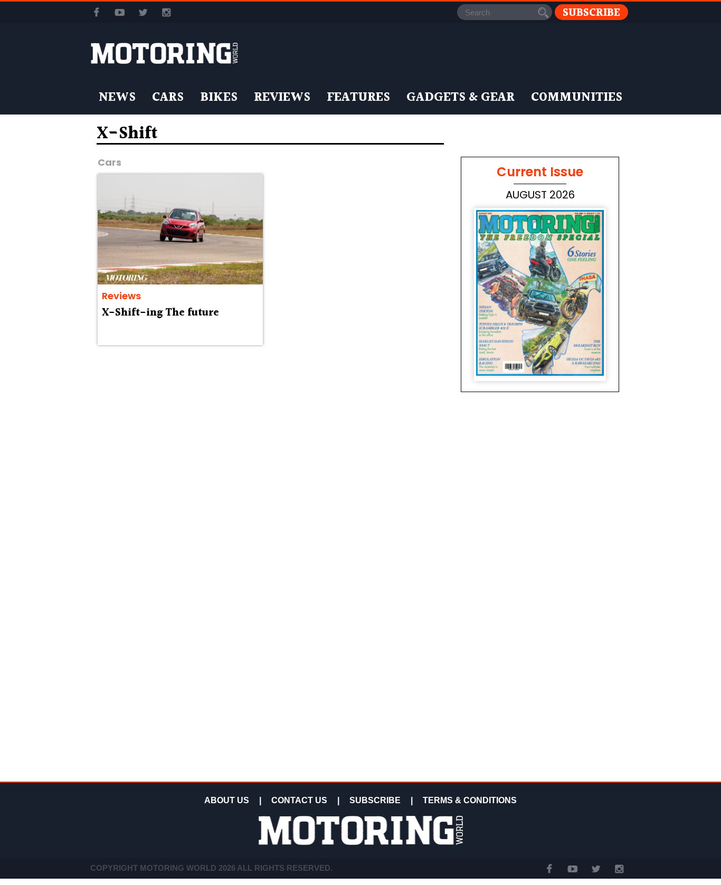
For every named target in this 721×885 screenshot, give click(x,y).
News (117, 98)
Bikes (219, 98)
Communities (576, 98)
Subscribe (591, 12)
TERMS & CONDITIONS (470, 800)
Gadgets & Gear (460, 98)
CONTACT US (299, 800)
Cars (168, 98)
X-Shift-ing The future (160, 312)
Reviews (282, 98)
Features (358, 98)
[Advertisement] (540, 703)
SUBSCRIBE (375, 800)
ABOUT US (226, 800)
